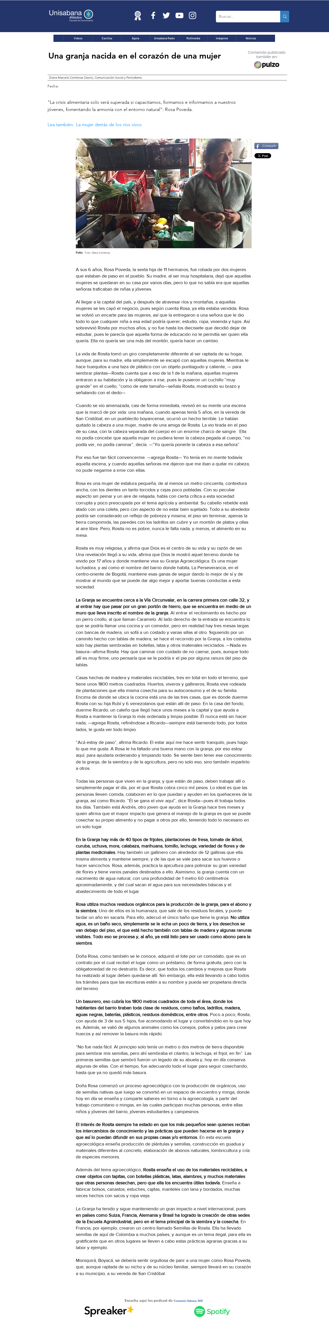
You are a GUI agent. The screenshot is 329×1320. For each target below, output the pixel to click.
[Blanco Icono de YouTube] (179, 15)
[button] (144, 125)
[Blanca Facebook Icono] (153, 15)
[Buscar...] (284, 16)
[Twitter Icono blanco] (166, 15)
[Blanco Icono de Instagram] (192, 15)
